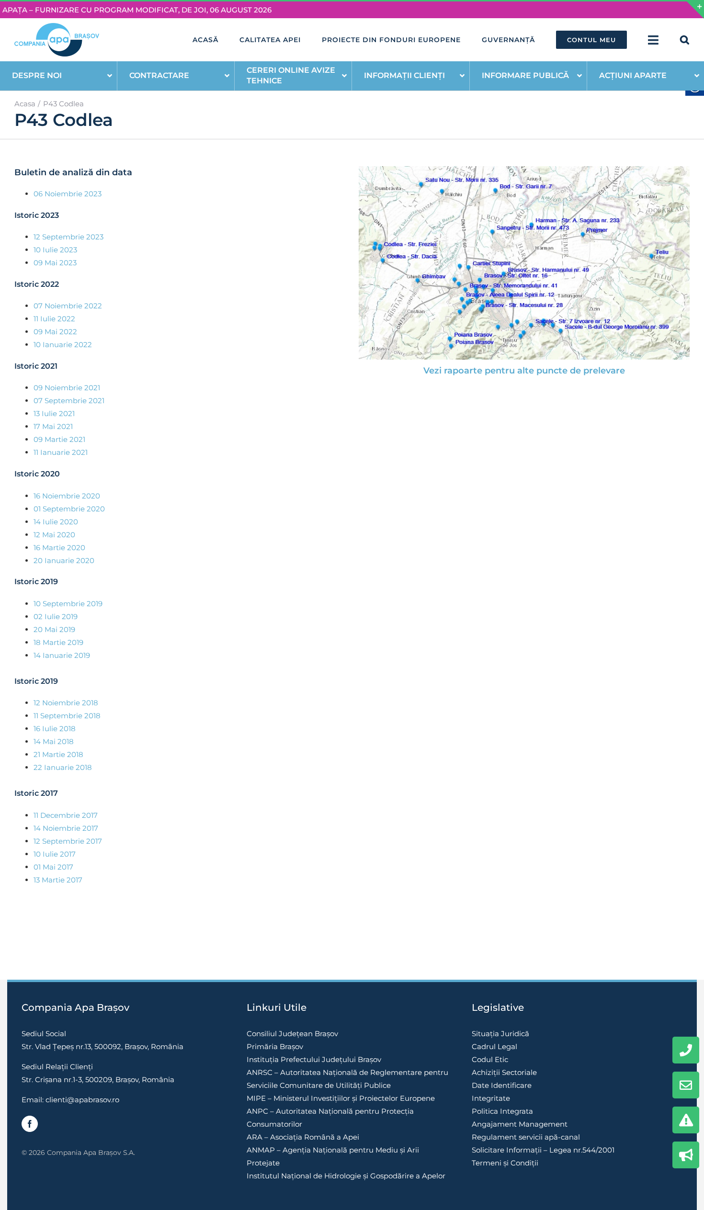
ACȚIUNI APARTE (633, 75)
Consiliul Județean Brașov (292, 1033)
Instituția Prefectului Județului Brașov (314, 1059)
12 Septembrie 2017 (68, 841)
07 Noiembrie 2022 (68, 305)
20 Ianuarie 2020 (64, 560)
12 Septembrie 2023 (68, 236)
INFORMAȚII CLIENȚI (404, 75)
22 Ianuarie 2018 (63, 767)
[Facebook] (30, 1124)
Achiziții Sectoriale (504, 1072)
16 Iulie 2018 (55, 728)
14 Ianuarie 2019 (62, 655)
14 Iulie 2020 (56, 521)
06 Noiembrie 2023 (68, 193)
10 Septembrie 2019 (68, 603)
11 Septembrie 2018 (67, 715)
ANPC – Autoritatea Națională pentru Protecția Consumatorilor (330, 1118)
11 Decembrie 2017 (66, 815)
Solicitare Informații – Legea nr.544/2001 (543, 1149)
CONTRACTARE (159, 75)
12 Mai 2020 (54, 534)
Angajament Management (520, 1124)
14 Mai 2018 (54, 741)
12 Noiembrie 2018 (66, 702)
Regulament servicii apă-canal (526, 1137)
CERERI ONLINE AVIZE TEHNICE (291, 75)
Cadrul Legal (494, 1046)
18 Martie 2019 (58, 642)
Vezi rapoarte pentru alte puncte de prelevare (524, 370)
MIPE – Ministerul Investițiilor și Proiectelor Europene (341, 1098)
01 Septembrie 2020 (69, 508)
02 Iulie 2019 (56, 616)
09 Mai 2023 (55, 262)
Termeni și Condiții (505, 1162)
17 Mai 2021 (53, 426)
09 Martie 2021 (59, 439)
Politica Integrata (502, 1111)
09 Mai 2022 (55, 331)
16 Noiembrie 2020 (67, 495)
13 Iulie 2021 (54, 413)
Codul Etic (490, 1059)
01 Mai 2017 (53, 866)
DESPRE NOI (37, 75)
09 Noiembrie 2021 (67, 387)
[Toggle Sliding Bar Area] (695, 10)
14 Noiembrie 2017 (66, 828)
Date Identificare (502, 1085)
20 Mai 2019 (54, 629)
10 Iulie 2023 (55, 249)
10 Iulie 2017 (55, 854)
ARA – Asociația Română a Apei (303, 1137)
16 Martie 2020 (59, 547)
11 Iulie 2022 (54, 318)
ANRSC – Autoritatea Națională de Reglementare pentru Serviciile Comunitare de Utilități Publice (347, 1079)
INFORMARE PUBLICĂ (525, 75)
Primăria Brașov (275, 1046)
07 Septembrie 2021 (69, 400)
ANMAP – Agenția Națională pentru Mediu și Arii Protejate (333, 1156)
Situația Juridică (500, 1033)
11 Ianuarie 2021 (61, 452)
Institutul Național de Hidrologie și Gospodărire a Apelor (346, 1175)
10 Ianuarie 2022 (63, 344)
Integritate (491, 1098)
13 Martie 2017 (58, 879)
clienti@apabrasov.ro (82, 1099)
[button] (685, 39)
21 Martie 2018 (58, 754)
